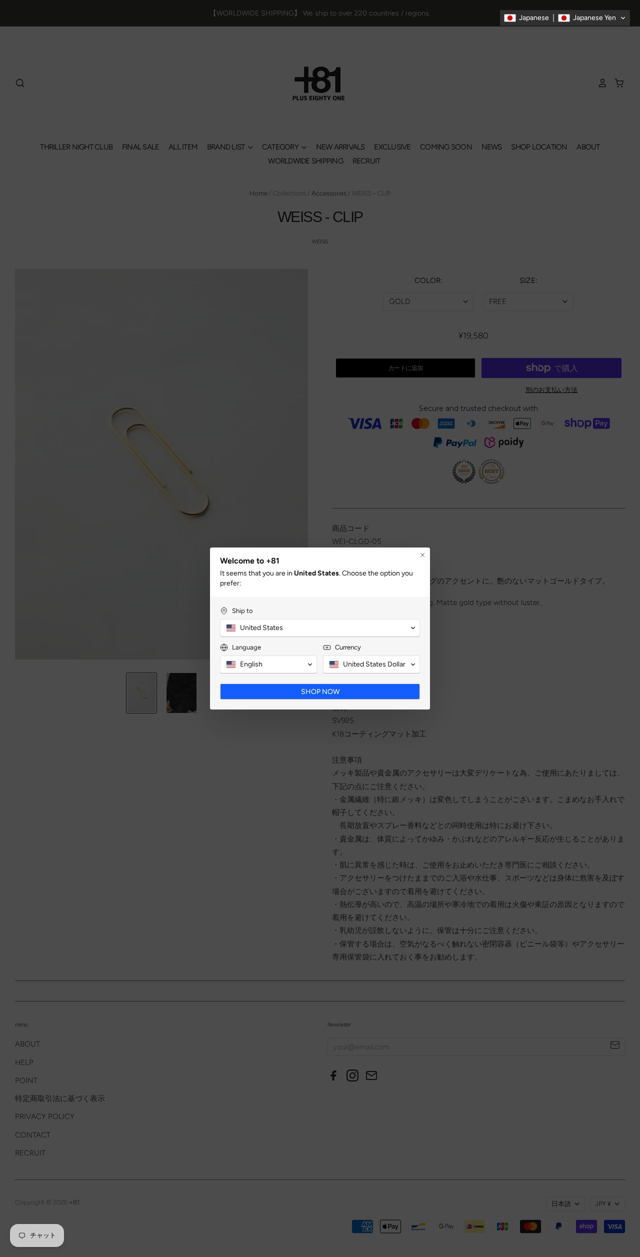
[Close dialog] (422, 555)
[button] (565, 18)
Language (246, 647)
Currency (348, 647)
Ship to (242, 610)
